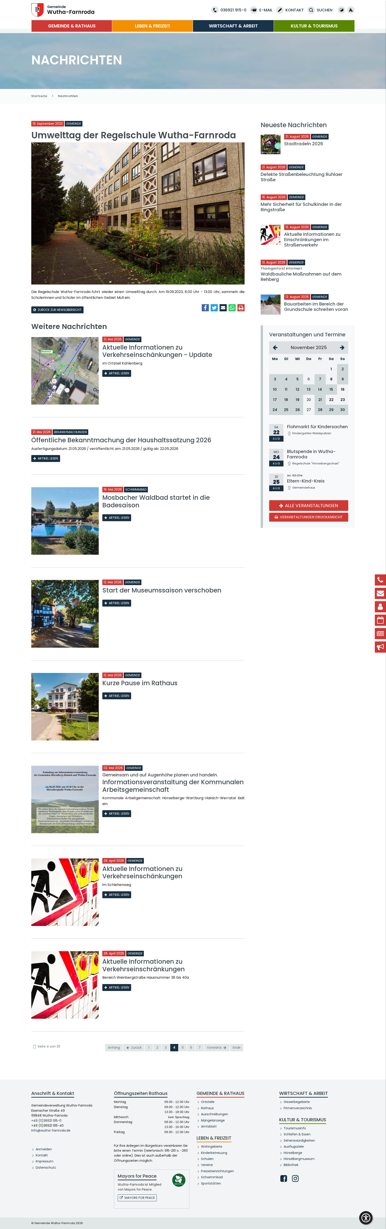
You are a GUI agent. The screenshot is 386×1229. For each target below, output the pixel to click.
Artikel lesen (119, 373)
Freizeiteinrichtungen (217, 1171)
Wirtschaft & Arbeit (233, 26)
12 (297, 389)
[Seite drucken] (241, 307)
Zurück (136, 1047)
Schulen (207, 1159)
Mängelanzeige (213, 1120)
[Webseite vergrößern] (351, 10)
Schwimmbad (212, 1177)
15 (331, 389)
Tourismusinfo (295, 1128)
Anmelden (44, 1149)
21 (320, 399)
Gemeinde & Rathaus (72, 26)
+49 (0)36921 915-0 (46, 1120)
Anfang (114, 1047)
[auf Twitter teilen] (214, 307)
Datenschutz (46, 1167)
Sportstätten (211, 1183)
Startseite (39, 96)
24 (275, 409)
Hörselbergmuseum (299, 1159)
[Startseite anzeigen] (37, 9)
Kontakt (42, 1155)
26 (297, 409)
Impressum (44, 1161)
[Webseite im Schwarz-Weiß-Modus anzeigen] (341, 10)
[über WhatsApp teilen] (232, 307)
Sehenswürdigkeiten (299, 1140)
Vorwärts (214, 1047)
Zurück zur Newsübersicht (60, 310)
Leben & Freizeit (152, 26)
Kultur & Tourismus (314, 26)
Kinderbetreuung (214, 1153)
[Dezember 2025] (342, 348)
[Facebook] (283, 1178)
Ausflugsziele (294, 1146)
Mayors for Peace (140, 1197)
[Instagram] (295, 1178)
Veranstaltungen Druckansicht (311, 517)
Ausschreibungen (214, 1114)
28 (320, 409)
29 (331, 409)
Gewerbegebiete (297, 1102)
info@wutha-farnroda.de (50, 1130)
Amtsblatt (209, 1126)
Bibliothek (291, 1165)
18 (286, 399)
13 (308, 389)
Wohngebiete (211, 1146)
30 (342, 409)
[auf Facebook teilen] (205, 307)
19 (297, 399)
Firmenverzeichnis (298, 1108)
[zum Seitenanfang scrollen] (380, 1219)
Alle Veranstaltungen (311, 505)
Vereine (207, 1165)
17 (275, 399)
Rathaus (207, 1108)
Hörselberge (293, 1153)
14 (320, 389)
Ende (237, 1047)
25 (286, 409)
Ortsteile (207, 1102)
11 (286, 389)
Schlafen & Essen (297, 1134)
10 (275, 389)
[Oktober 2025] (275, 348)
